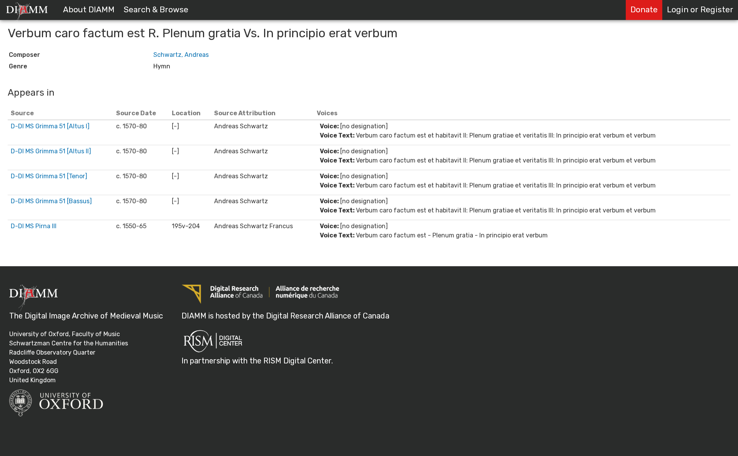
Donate (644, 9)
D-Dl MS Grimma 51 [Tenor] (49, 176)
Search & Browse (156, 9)
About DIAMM (89, 9)
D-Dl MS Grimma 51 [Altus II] (51, 151)
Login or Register (700, 9)
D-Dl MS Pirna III (34, 226)
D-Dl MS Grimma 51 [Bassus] (51, 201)
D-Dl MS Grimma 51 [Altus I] (50, 126)
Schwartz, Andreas (181, 54)
